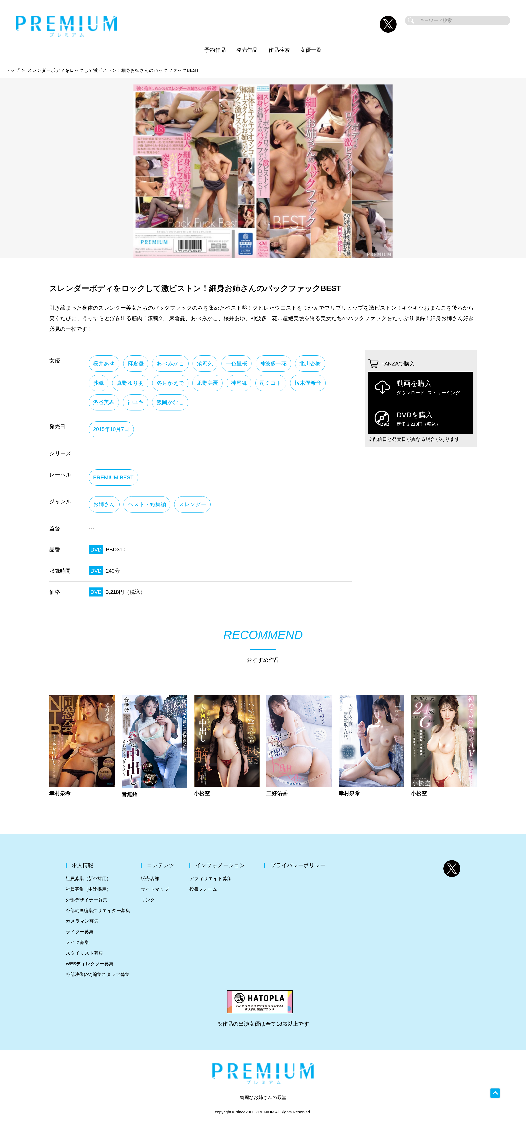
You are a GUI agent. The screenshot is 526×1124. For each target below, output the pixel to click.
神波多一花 (273, 363)
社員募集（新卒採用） (88, 878)
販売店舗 (150, 878)
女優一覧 (311, 50)
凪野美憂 (207, 383)
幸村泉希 (60, 793)
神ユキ (135, 402)
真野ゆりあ (130, 383)
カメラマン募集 (82, 921)
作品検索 (279, 50)
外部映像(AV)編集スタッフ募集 (97, 974)
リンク (148, 899)
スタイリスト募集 (84, 953)
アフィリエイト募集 (210, 878)
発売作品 (247, 50)
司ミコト (271, 383)
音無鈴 (130, 794)
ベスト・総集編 (147, 504)
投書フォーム (203, 889)
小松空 (202, 793)
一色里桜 (236, 363)
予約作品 (215, 50)
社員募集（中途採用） (88, 889)
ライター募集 (79, 931)
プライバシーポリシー (297, 865)
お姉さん (104, 504)
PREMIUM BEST (113, 477)
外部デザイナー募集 (86, 899)
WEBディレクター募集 (89, 963)
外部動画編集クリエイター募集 (98, 910)
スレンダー (192, 504)
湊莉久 (205, 363)
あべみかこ (170, 363)
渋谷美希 (103, 402)
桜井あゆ (104, 363)
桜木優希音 (307, 383)
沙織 (98, 383)
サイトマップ (155, 889)
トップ (12, 70)
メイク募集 (77, 942)
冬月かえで (170, 383)
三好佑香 (277, 793)
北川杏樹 (310, 363)
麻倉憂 (136, 363)
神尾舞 (239, 383)
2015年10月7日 (111, 429)
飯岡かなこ (170, 402)
